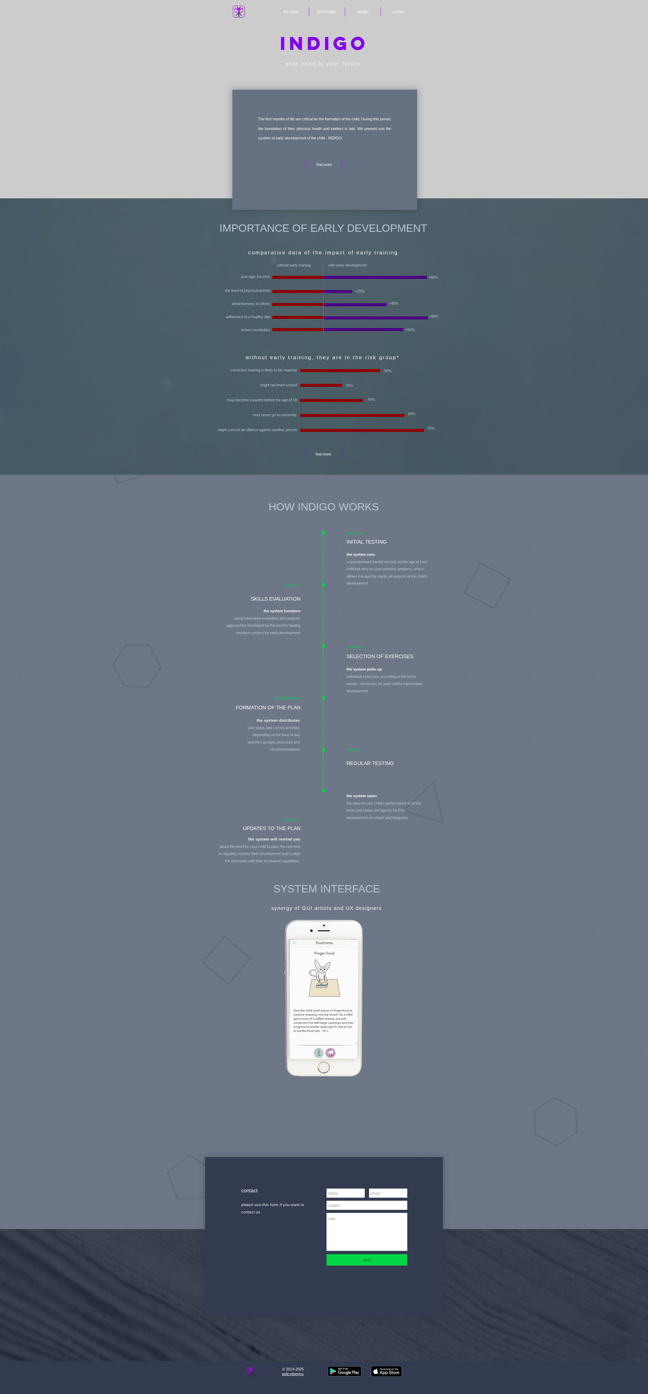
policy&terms (293, 1374)
